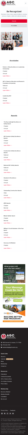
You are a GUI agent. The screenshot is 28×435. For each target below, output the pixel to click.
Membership (4, 363)
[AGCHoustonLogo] (8, 336)
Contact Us (3, 366)
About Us (3, 356)
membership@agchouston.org (10, 347)
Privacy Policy (4, 410)
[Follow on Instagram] (7, 413)
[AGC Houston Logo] (8, 3)
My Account (4, 399)
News (2, 361)
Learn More (6, 76)
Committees (4, 396)
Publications (4, 374)
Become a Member (5, 391)
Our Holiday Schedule (6, 381)
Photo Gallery (4, 383)
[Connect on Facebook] (5, 413)
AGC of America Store (6, 379)
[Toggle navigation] (25, 3)
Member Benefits (5, 394)
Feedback (12, 410)
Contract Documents (6, 376)
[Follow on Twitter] (10, 413)
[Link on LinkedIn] (2, 413)
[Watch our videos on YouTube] (13, 413)
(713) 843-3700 (6, 345)
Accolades (14, 25)
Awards (14, 21)
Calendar (7, 359)
